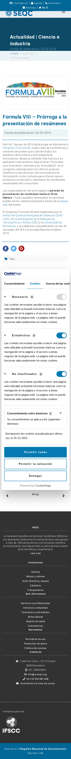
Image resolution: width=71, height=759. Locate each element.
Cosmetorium (20, 3)
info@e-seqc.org (37, 674)
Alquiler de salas (35, 621)
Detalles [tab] (35, 283)
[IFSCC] (11, 724)
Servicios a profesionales (35, 603)
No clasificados (24, 373)
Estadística (21, 335)
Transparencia (35, 590)
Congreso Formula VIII (16, 147)
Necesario (20, 296)
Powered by (35, 485)
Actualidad (53, 3)
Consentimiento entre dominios (29, 413)
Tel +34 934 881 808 (37, 679)
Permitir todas (35, 452)
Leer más (35, 553)
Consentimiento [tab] (14, 283)
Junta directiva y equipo (35, 581)
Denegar (35, 475)
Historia (35, 572)
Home (14, 53)
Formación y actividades (36, 612)
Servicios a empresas (35, 607)
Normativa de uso (35, 639)
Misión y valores (35, 576)
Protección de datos (35, 643)
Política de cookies (35, 648)
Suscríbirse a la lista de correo (37, 683)
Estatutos (35, 585)
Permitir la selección (35, 463)
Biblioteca (30, 7)
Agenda (37, 3)
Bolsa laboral (35, 616)
